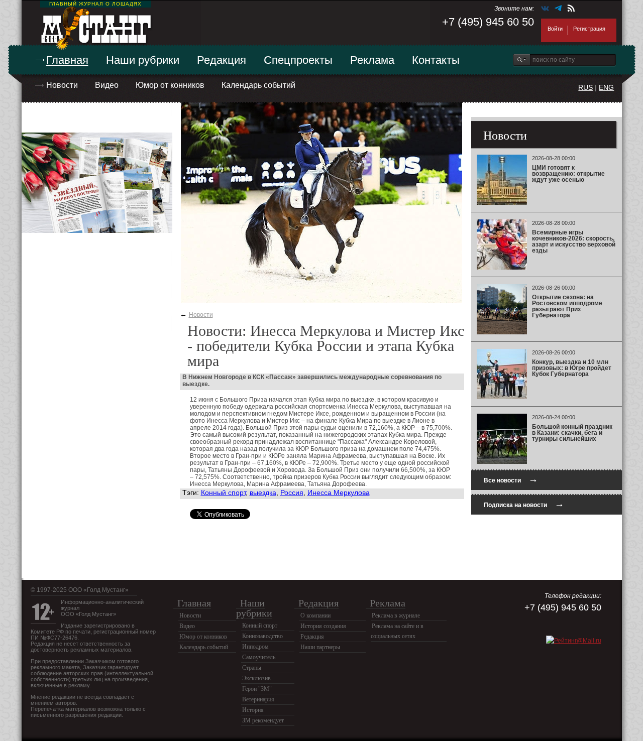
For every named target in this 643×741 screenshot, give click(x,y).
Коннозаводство (262, 636)
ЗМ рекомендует (263, 720)
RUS (585, 87)
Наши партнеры (320, 647)
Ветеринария (258, 699)
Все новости (511, 479)
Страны (251, 667)
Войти (555, 29)
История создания (323, 626)
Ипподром (255, 646)
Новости (62, 85)
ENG (606, 87)
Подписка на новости (524, 504)
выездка (263, 492)
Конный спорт (223, 492)
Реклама (372, 60)
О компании (315, 615)
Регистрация (589, 29)
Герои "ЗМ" (257, 688)
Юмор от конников (170, 85)
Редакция (221, 60)
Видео (107, 85)
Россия (291, 492)
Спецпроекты (298, 60)
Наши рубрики (142, 60)
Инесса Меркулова (338, 492)
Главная (67, 60)
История (253, 709)
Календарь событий (258, 85)
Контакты (436, 60)
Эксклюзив (256, 678)
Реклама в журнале (396, 615)
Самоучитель (258, 657)
